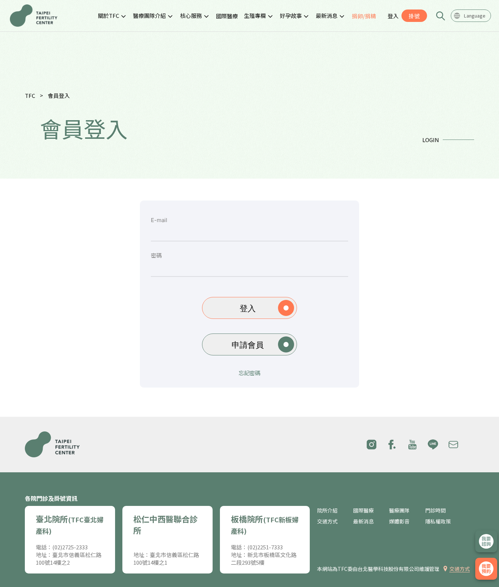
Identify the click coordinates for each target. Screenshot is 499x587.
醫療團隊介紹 (149, 15)
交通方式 (327, 521)
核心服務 (191, 15)
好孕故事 (291, 15)
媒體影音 (399, 521)
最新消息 (327, 15)
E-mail (159, 220)
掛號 (414, 16)
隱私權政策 (438, 521)
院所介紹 (327, 510)
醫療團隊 (399, 510)
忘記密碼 (249, 373)
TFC (30, 95)
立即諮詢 (486, 541)
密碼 (156, 255)
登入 (393, 16)
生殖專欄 (255, 15)
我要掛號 (486, 569)
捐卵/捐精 (364, 16)
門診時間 (435, 510)
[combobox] (471, 16)
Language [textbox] (474, 15)
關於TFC (108, 15)
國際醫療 (227, 16)
